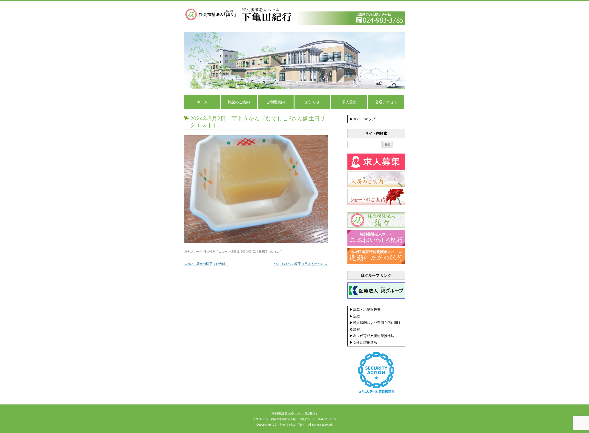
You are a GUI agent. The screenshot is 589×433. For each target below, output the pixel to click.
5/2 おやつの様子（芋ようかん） (301, 264)
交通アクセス (386, 102)
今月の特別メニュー (213, 251)
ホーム (202, 102)
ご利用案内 (275, 102)
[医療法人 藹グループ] (376, 297)
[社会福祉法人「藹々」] (376, 227)
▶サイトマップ (362, 119)
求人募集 (349, 102)
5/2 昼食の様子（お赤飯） (206, 264)
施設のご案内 (239, 102)
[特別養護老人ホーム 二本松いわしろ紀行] (376, 245)
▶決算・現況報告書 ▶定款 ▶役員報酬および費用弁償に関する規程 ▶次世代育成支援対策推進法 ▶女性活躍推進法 (375, 326)
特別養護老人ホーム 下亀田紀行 (294, 413)
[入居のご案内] (376, 186)
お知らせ (312, 102)
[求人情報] (376, 168)
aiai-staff (275, 251)
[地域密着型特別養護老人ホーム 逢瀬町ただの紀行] (376, 263)
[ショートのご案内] (376, 204)
